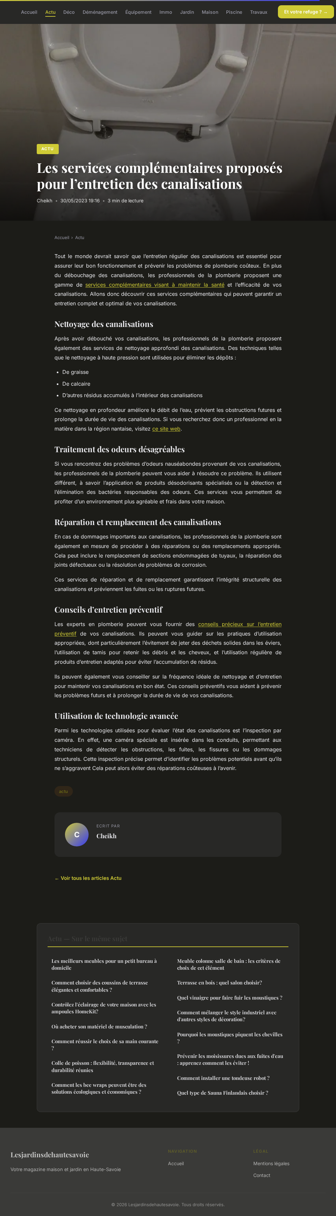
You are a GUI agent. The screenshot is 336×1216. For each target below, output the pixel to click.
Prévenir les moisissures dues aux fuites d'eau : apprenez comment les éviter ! (230, 1059)
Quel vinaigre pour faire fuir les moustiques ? (229, 997)
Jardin (187, 11)
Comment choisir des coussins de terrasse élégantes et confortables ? (100, 986)
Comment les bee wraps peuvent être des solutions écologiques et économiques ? (99, 1088)
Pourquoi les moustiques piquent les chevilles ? (230, 1037)
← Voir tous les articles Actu (87, 878)
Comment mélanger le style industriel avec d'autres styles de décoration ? (226, 1016)
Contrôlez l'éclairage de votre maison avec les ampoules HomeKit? (104, 1008)
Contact (261, 1175)
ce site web (166, 428)
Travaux (258, 11)
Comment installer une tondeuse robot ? (223, 1078)
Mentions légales (271, 1163)
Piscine (234, 11)
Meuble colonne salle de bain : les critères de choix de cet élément (229, 964)
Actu (50, 11)
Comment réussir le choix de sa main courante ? (105, 1044)
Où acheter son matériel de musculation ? (99, 1026)
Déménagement (100, 11)
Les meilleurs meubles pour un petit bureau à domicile (104, 964)
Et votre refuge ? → (306, 11)
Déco (69, 11)
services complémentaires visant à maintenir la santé (154, 284)
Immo (165, 11)
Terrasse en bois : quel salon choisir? (219, 982)
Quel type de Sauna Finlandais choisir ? (222, 1092)
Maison (210, 11)
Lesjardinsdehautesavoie (49, 1154)
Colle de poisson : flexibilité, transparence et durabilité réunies (103, 1066)
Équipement (138, 11)
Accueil (29, 11)
